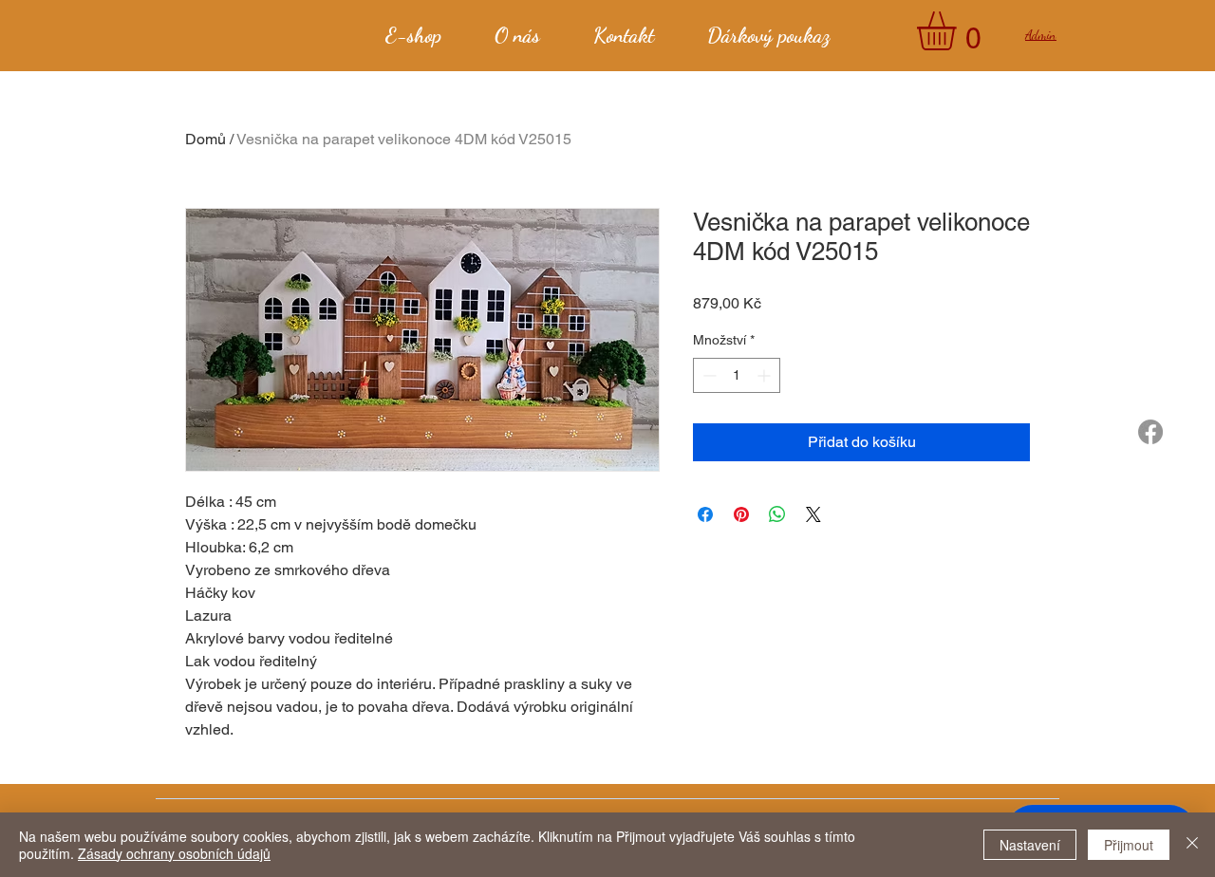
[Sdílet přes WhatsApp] (777, 514)
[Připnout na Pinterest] (741, 514)
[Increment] (765, 375)
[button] (959, 30)
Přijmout (1128, 844)
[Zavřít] (1192, 845)
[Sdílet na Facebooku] (705, 514)
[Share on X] (813, 514)
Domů (205, 139)
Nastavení (1030, 844)
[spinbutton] (737, 375)
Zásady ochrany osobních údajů (174, 853)
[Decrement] (708, 375)
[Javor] (1150, 432)
